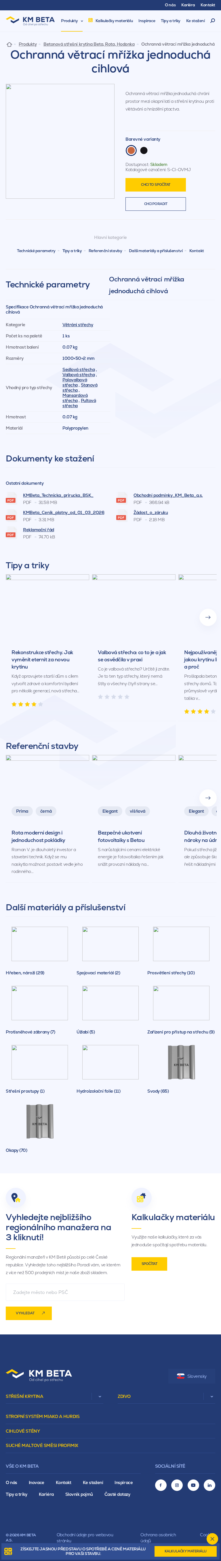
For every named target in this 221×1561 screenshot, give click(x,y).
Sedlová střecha (78, 369)
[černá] (144, 150)
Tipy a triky (72, 250)
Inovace (36, 1482)
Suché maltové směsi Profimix (42, 1445)
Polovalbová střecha (74, 382)
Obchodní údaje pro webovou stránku (85, 1537)
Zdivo (124, 1396)
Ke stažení (93, 1482)
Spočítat (149, 1263)
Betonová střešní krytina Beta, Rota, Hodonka (89, 44)
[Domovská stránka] (9, 44)
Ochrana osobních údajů (158, 1537)
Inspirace (124, 1482)
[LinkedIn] (209, 1485)
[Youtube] (193, 1485)
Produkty (28, 44)
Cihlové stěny (23, 1431)
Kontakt (196, 250)
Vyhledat (25, 1313)
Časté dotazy (117, 1494)
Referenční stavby (105, 250)
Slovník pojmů (79, 1494)
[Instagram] (177, 1485)
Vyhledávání (212, 21)
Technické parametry (36, 250)
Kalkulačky (186, 1551)
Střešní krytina (24, 1396)
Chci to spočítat (155, 184)
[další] (208, 617)
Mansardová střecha (75, 398)
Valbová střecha (78, 374)
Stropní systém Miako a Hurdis (42, 1416)
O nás (11, 1482)
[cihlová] (131, 150)
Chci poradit (155, 204)
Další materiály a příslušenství (155, 250)
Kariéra (46, 1494)
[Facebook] (161, 1485)
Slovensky (197, 1376)
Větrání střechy (77, 324)
